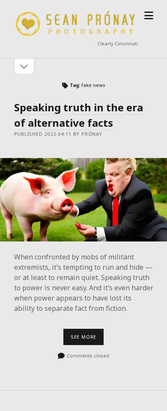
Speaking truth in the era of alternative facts (78, 115)
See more (87, 339)
